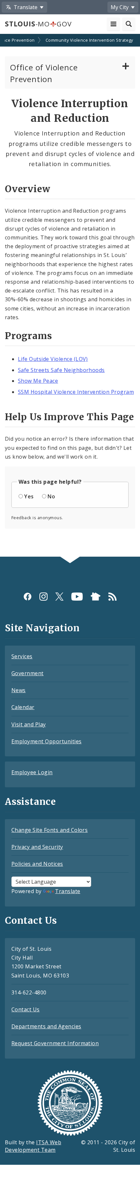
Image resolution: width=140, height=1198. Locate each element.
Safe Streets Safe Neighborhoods (61, 370)
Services (22, 656)
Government (27, 673)
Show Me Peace (38, 380)
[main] (70, 296)
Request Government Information (55, 1043)
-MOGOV (38, 23)
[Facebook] (27, 596)
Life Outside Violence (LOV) (53, 359)
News (18, 690)
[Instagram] (43, 596)
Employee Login (32, 772)
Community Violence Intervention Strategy (89, 40)
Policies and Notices (37, 863)
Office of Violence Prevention (43, 73)
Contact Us (25, 1009)
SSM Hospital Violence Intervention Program (76, 391)
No (51, 496)
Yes (29, 496)
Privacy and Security (37, 846)
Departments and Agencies (46, 1026)
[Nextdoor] (96, 596)
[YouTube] (77, 596)
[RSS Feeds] (112, 596)
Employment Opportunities (46, 741)
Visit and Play (28, 724)
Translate (67, 891)
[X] (59, 596)
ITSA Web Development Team (33, 1146)
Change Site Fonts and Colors (49, 830)
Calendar (23, 707)
